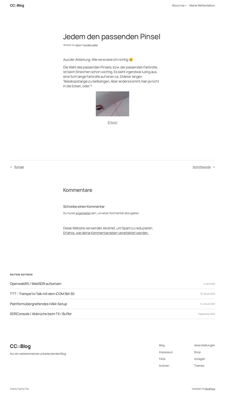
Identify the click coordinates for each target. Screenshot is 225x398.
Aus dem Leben (90, 44)
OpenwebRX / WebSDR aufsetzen (35, 284)
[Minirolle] (112, 115)
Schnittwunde (202, 167)
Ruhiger (19, 167)
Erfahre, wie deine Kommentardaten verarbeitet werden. (106, 233)
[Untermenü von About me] (186, 5)
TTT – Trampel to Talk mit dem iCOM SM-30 (42, 294)
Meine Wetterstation (202, 5)
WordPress (210, 388)
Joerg (78, 44)
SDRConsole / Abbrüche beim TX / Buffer (41, 314)
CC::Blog (17, 5)
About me (178, 5)
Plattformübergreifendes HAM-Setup (38, 304)
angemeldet (83, 213)
